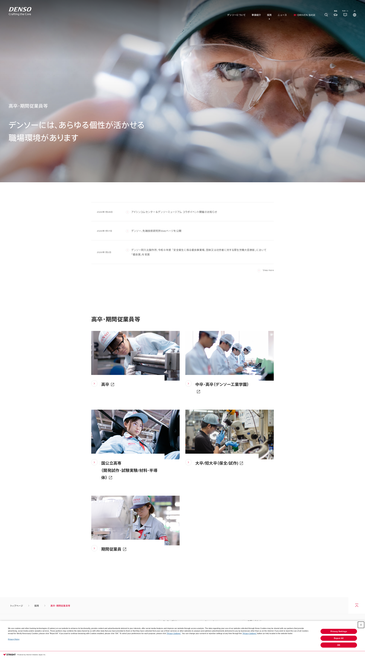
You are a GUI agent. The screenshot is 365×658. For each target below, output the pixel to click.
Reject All (338, 638)
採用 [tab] (269, 14)
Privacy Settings (338, 631)
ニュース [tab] (282, 14)
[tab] (326, 15)
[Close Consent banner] (361, 625)
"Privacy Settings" (174, 634)
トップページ (16, 605)
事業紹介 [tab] (256, 14)
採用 (36, 605)
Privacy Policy (13, 639)
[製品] (335, 15)
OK (338, 645)
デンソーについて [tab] (236, 14)
